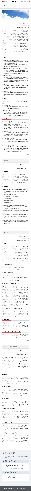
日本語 (21, 1)
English (25, 1)
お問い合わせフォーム (13, 477)
